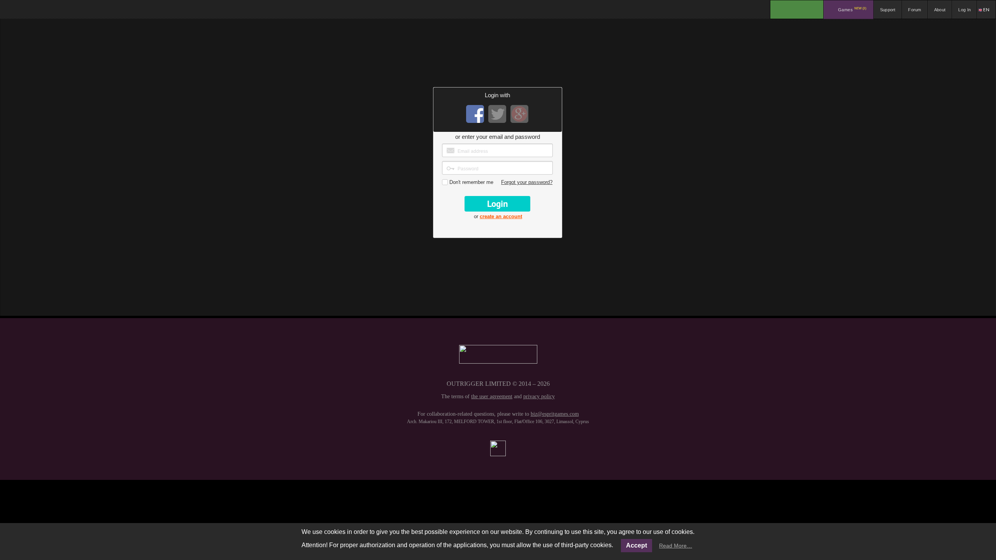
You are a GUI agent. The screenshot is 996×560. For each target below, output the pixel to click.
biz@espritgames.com (555, 414)
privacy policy (539, 396)
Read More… (675, 545)
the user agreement (491, 396)
